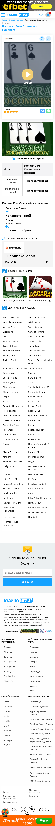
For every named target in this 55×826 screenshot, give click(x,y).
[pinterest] (32, 809)
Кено (32, 691)
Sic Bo (31, 382)
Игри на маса (36, 676)
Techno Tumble (10, 360)
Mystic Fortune (10, 452)
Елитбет (7, 726)
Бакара (20, 20)
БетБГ (7, 745)
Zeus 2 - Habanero (12, 317)
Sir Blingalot (9, 382)
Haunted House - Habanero (11, 523)
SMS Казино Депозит (40, 781)
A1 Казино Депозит (39, 706)
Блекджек (34, 657)
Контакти (33, 796)
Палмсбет (8, 706)
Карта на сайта (10, 802)
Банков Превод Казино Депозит (41, 748)
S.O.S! (6, 401)
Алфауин (8, 740)
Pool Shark (8, 429)
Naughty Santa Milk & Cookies (39, 446)
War (5, 336)
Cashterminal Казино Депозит (39, 774)
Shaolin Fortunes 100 (38, 387)
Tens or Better (35, 355)
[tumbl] (48, 809)
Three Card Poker (11, 350)
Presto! (31, 425)
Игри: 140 (10, 261)
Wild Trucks (34, 322)
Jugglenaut (8, 498)
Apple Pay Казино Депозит (38, 713)
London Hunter (35, 474)
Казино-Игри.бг (9, 20)
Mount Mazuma (36, 456)
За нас (6, 792)
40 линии (8, 657)
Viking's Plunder (36, 336)
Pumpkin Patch (35, 420)
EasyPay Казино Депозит (42, 724)
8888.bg (7, 731)
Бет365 (7, 721)
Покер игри (35, 681)
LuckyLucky (8, 466)
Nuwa (6, 444)
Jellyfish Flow (34, 502)
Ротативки (34, 647)
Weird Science (35, 327)
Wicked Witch (9, 327)
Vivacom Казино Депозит (41, 719)
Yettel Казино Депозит (40, 768)
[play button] (27, 74)
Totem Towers (35, 346)
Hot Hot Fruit (9, 517)
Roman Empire (35, 406)
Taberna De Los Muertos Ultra (40, 362)
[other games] (15, 287)
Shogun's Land (10, 387)
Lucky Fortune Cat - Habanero (37, 468)
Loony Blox (8, 474)
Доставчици (35, 702)
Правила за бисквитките (35, 791)
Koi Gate (32, 479)
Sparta (31, 372)
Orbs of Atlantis (10, 439)
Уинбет (7, 716)
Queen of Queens (11, 420)
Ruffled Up (33, 401)
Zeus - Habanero (36, 317)
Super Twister (35, 368)
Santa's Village (35, 396)
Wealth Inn (8, 331)
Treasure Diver (35, 341)
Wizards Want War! (12, 322)
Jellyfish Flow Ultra (12, 502)
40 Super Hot (10, 666)
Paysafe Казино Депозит (41, 729)
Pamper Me (34, 434)
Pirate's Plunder (36, 429)
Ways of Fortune (36, 331)
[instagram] (23, 809)
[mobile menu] (6, 15)
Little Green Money (12, 479)
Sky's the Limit (35, 377)
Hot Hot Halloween (37, 512)
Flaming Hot (9, 671)
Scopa (6, 396)
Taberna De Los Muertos (15, 368)
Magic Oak (33, 461)
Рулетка (33, 652)
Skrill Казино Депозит (40, 734)
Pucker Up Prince (11, 425)
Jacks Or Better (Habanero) (10, 509)
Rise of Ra (8, 681)
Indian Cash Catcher (38, 507)
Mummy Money (36, 452)
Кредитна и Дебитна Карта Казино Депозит (40, 740)
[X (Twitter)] (15, 809)
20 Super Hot (10, 662)
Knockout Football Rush (14, 483)
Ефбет (7, 711)
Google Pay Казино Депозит (39, 760)
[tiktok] (40, 809)
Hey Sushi (33, 517)
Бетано (7, 702)
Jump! (31, 493)
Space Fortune (10, 377)
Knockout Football (37, 483)
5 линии (7, 647)
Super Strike (9, 372)
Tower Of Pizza (10, 346)
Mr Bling (7, 456)
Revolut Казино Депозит (41, 754)
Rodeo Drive (34, 410)
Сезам (7, 735)
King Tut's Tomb (11, 488)
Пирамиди (35, 671)
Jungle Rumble (10, 493)
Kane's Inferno (35, 488)
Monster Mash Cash (13, 461)
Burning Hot (9, 676)
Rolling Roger (9, 410)
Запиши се (27, 582)
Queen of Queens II (37, 415)
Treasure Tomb (10, 341)
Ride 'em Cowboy (11, 415)
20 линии (8, 652)
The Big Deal (9, 355)
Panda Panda (9, 434)
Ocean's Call (34, 439)
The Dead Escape (36, 350)
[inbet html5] (27, 5)
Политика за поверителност (10, 797)
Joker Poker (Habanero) (39, 498)
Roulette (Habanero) (13, 406)
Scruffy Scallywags (37, 392)
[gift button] (48, 14)
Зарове (33, 686)
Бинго (32, 666)
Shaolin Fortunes (11, 392)
